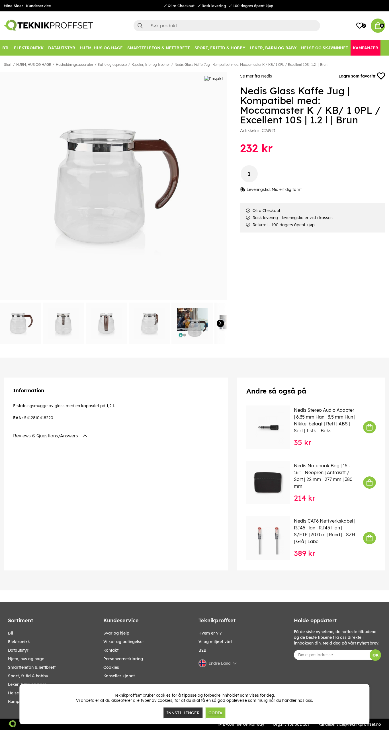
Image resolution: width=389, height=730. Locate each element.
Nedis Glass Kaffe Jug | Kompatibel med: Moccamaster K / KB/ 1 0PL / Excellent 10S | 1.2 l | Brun (251, 64)
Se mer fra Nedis (256, 76)
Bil (10, 633)
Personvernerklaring (123, 658)
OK (375, 655)
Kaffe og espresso (112, 64)
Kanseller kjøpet (119, 675)
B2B (202, 650)
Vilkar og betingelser (123, 641)
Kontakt (110, 650)
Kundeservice (38, 5)
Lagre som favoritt (357, 76)
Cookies (111, 667)
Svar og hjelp (116, 633)
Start (7, 64)
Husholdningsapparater (74, 64)
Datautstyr (18, 650)
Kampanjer (18, 701)
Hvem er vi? (210, 633)
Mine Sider (13, 5)
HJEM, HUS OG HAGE (33, 64)
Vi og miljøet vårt (215, 641)
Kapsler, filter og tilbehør (151, 64)
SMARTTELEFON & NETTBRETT (32, 667)
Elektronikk (19, 641)
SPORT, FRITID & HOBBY (28, 675)
